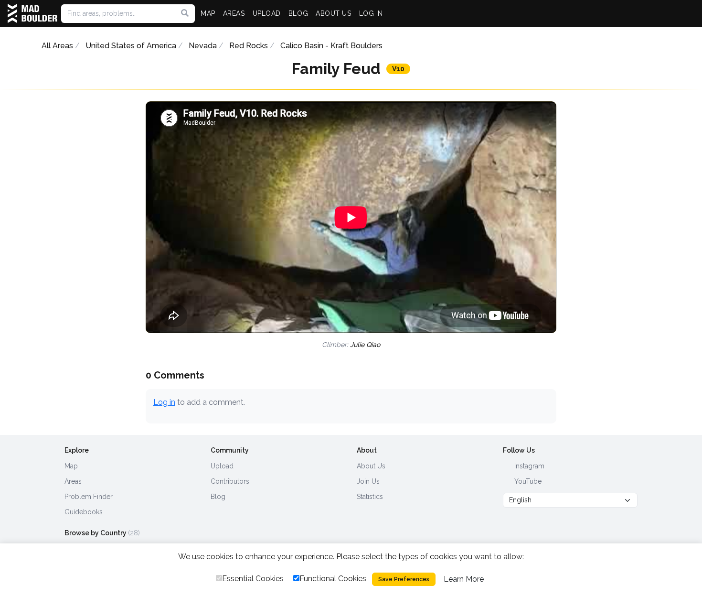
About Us (371, 466)
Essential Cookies (253, 578)
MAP (208, 13)
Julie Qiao (365, 344)
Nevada (203, 45)
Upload (222, 466)
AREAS (234, 13)
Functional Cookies (332, 578)
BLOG (298, 13)
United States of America (130, 45)
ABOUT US (333, 13)
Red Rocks (248, 45)
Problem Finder (88, 496)
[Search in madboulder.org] (185, 13)
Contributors (230, 481)
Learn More (464, 579)
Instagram (528, 466)
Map (71, 466)
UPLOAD (267, 13)
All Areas (57, 45)
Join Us (368, 481)
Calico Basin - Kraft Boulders (331, 45)
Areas (73, 481)
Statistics (370, 496)
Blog (218, 496)
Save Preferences (403, 579)
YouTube (527, 481)
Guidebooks (83, 512)
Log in (164, 402)
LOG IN (371, 13)
